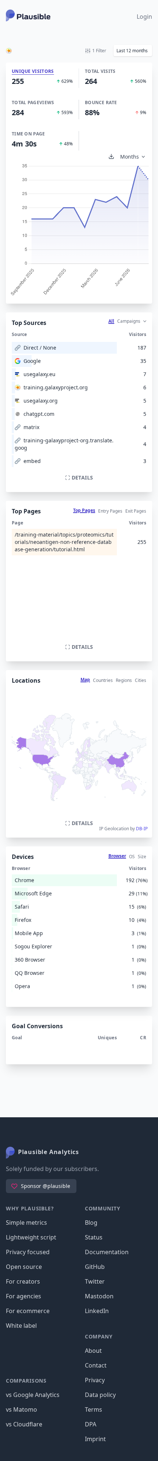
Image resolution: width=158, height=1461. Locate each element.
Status (94, 1237)
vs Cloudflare (24, 1424)
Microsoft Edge (33, 893)
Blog (91, 1222)
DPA (90, 1424)
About (93, 1351)
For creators (23, 1281)
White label (21, 1326)
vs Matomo (21, 1409)
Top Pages (84, 510)
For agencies (23, 1296)
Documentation (107, 1252)
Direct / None (40, 347)
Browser (117, 856)
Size (142, 856)
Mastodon (99, 1296)
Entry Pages (110, 511)
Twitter (95, 1281)
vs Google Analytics (33, 1395)
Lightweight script (31, 1237)
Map (85, 679)
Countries (103, 680)
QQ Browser (29, 972)
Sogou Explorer (33, 946)
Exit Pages (135, 511)
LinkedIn (97, 1311)
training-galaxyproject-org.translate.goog (64, 444)
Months (129, 156)
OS (132, 856)
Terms (93, 1409)
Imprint (95, 1439)
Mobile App (29, 933)
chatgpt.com (39, 413)
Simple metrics (26, 1222)
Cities (140, 680)
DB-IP (142, 828)
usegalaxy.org (41, 400)
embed (32, 460)
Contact (96, 1365)
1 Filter (99, 50)
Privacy (95, 1380)
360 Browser (30, 959)
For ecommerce (28, 1311)
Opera (22, 986)
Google (32, 360)
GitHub (95, 1267)
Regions (124, 680)
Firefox (23, 919)
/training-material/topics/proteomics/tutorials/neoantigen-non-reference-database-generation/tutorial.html (64, 542)
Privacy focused (28, 1252)
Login (144, 17)
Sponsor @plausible (45, 1185)
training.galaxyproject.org (56, 387)
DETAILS (82, 477)
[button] (133, 50)
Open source (24, 1267)
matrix (31, 427)
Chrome (24, 880)
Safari (22, 906)
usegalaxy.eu (39, 374)
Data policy (100, 1395)
